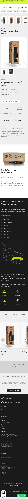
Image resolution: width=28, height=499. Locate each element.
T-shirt (3, 412)
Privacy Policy (19, 483)
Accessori (4, 416)
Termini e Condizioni (8, 483)
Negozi (3, 424)
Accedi (3, 428)
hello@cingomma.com (14, 402)
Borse (2, 411)
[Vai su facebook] (2, 402)
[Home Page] (6, 8)
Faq (2, 426)
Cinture (16, 11)
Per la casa (4, 414)
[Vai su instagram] (6, 402)
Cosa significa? (5, 94)
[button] (24, 65)
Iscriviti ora (14, 390)
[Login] (18, 8)
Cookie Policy (14, 485)
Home (3, 11)
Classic (23, 11)
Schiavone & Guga (23, 491)
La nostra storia (5, 422)
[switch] (3, 497)
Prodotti (9, 11)
